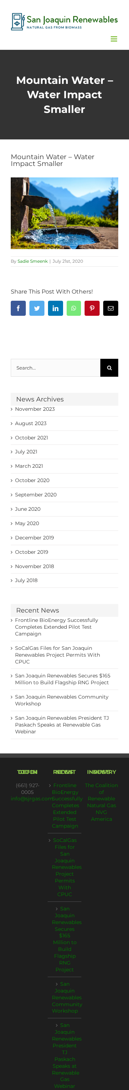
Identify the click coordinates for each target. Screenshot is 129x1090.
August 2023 (31, 423)
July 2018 (26, 580)
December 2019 (34, 538)
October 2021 (31, 438)
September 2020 (36, 495)
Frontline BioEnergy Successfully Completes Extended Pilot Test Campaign (56, 627)
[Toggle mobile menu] (114, 39)
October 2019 (31, 552)
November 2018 (34, 566)
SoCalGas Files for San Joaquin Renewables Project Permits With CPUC (57, 655)
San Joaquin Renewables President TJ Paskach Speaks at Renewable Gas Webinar (62, 724)
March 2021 (29, 466)
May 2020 (27, 523)
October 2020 (32, 480)
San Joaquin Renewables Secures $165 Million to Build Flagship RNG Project (64, 939)
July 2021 (26, 451)
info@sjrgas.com (32, 798)
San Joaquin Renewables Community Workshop (64, 997)
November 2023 (35, 409)
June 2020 (27, 509)
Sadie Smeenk (33, 261)
